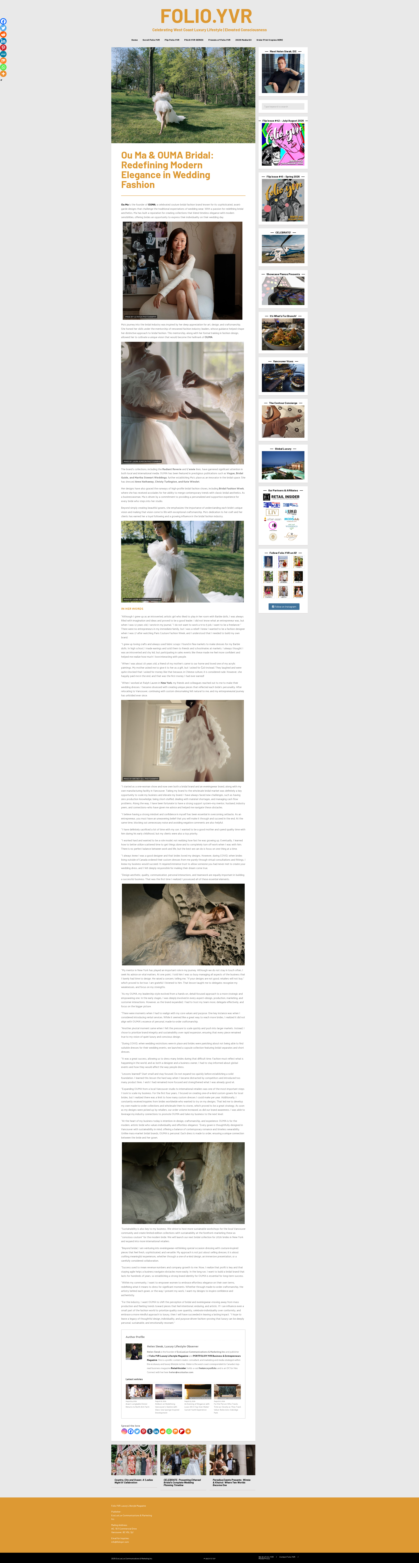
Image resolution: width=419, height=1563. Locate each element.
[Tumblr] (150, 1431)
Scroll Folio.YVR (151, 39)
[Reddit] (162, 1431)
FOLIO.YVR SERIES (193, 39)
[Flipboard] (182, 1431)
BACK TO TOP (210, 1558)
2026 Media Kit (243, 39)
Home (134, 39)
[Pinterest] (143, 1431)
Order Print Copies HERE (269, 39)
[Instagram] (124, 1431)
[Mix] (175, 1431)
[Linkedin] (156, 1431)
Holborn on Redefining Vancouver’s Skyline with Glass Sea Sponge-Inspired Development (167, 1408)
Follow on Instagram (285, 606)
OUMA (208, 337)
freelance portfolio (208, 1368)
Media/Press (264, 1558)
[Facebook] (131, 1431)
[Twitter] (137, 1431)
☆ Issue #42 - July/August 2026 (229, 1398)
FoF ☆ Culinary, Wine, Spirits (141, 1398)
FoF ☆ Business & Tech (173, 1398)
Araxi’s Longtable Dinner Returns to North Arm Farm (137, 1405)
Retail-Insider (178, 1368)
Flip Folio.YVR (172, 39)
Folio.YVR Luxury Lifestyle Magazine (168, 1356)
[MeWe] (3, 54)
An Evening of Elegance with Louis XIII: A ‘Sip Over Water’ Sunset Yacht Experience (197, 1406)
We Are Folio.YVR (266, 1556)
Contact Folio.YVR (287, 1556)
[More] (188, 1431)
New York (166, 682)
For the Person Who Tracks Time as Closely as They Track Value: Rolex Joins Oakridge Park (227, 1408)
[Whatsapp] (169, 1431)
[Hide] (1, 80)
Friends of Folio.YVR (219, 39)
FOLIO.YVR (206, 15)
